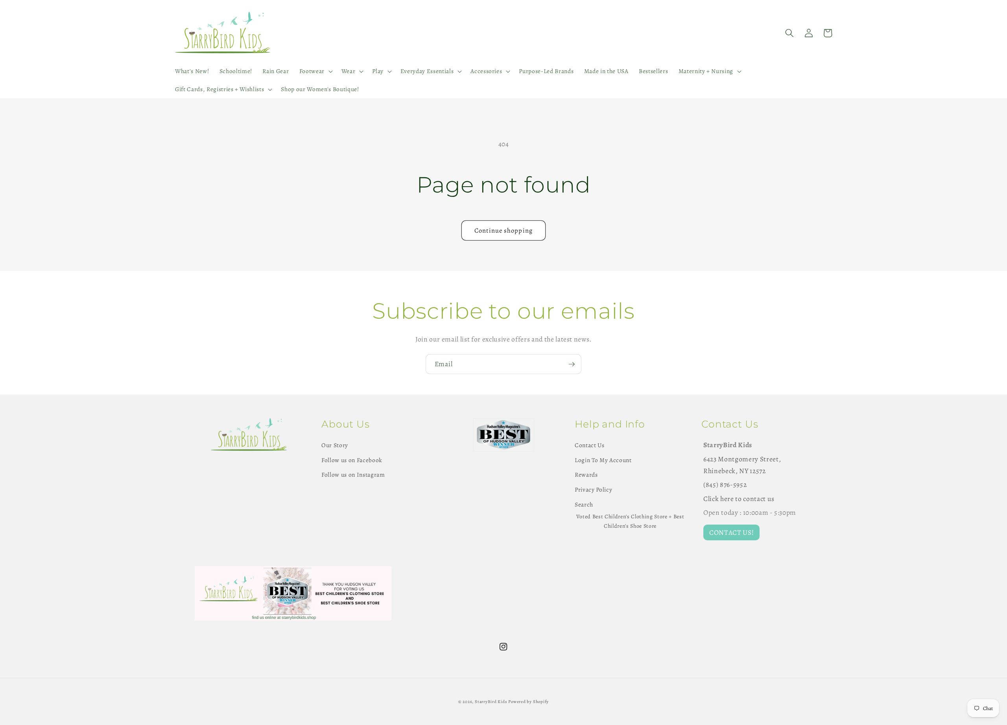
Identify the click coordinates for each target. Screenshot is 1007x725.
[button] (315, 71)
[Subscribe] (571, 364)
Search (584, 504)
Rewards (586, 474)
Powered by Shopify (528, 702)
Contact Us (590, 445)
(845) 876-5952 (725, 484)
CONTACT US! (731, 532)
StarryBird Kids (491, 702)
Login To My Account (603, 460)
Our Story (334, 445)
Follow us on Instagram (353, 474)
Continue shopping (503, 230)
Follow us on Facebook (351, 460)
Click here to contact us (739, 498)
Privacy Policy (593, 489)
